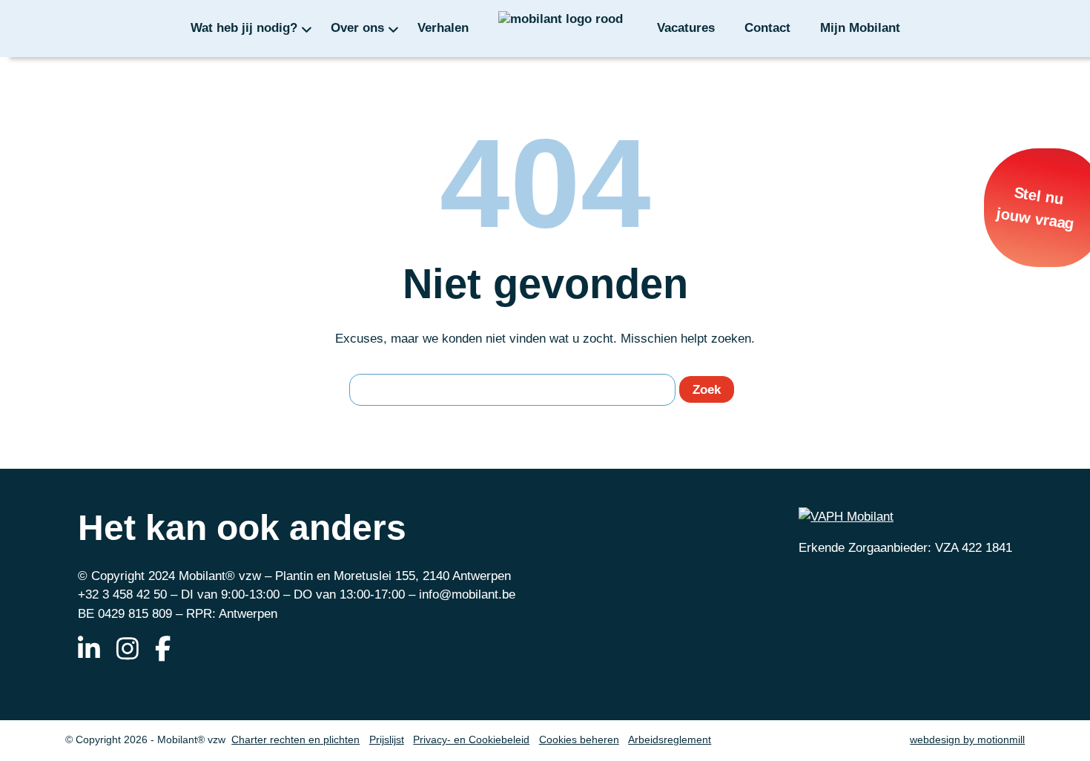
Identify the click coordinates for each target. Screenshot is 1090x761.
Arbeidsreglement (669, 739)
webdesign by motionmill (967, 739)
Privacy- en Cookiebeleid (471, 739)
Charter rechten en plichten (295, 739)
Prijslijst (386, 739)
